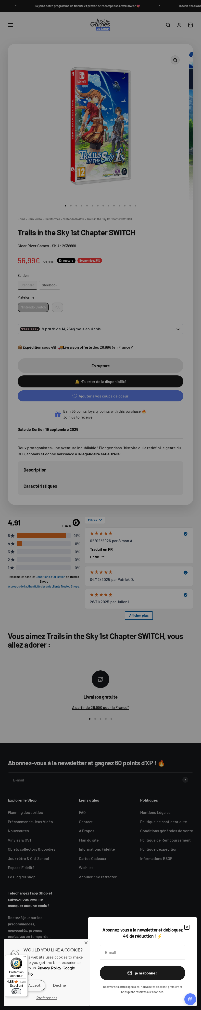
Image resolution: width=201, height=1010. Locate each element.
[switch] (16, 991)
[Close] (86, 942)
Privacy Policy (49, 968)
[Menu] (25, 958)
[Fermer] (187, 927)
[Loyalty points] (190, 999)
